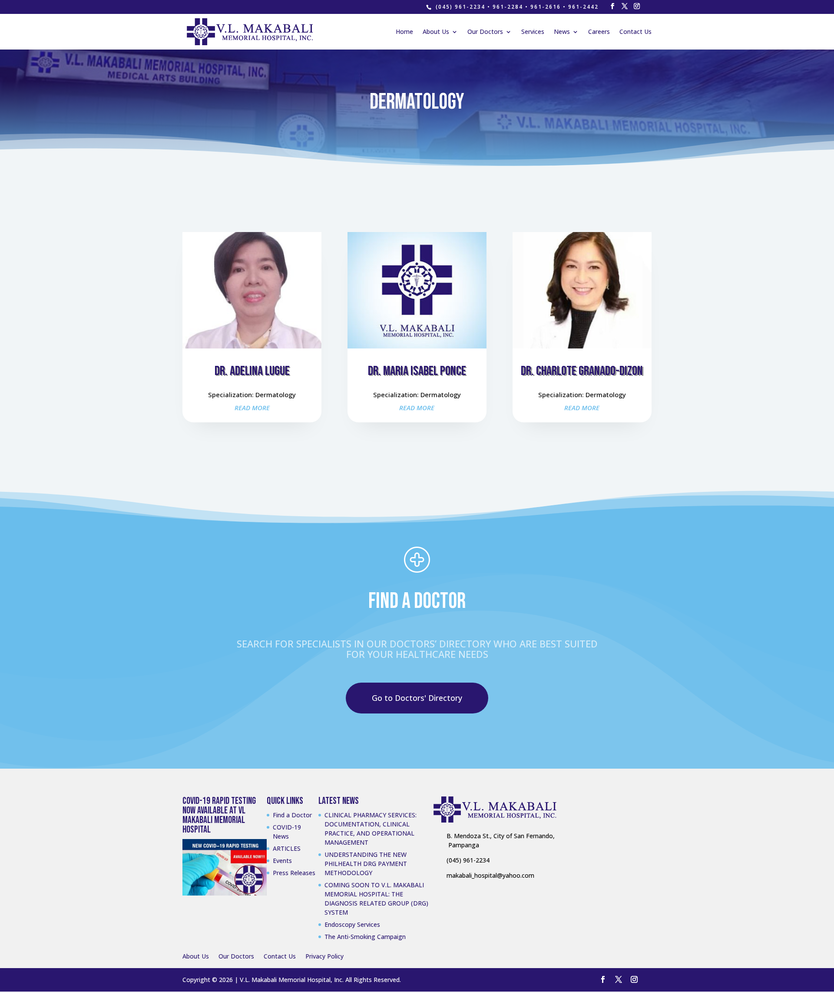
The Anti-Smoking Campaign (365, 936)
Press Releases (294, 873)
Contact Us (635, 32)
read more (252, 407)
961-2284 (508, 6)
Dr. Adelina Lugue (252, 371)
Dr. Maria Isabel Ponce (417, 371)
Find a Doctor (292, 815)
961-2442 (583, 6)
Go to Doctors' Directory (417, 698)
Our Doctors (485, 32)
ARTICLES (287, 848)
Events (282, 860)
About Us (436, 32)
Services (532, 32)
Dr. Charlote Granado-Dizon (582, 371)
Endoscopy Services (352, 924)
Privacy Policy (324, 956)
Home (404, 32)
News (562, 32)
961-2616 (545, 6)
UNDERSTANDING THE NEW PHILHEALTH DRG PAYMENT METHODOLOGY (365, 863)
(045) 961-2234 (460, 6)
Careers (599, 32)
